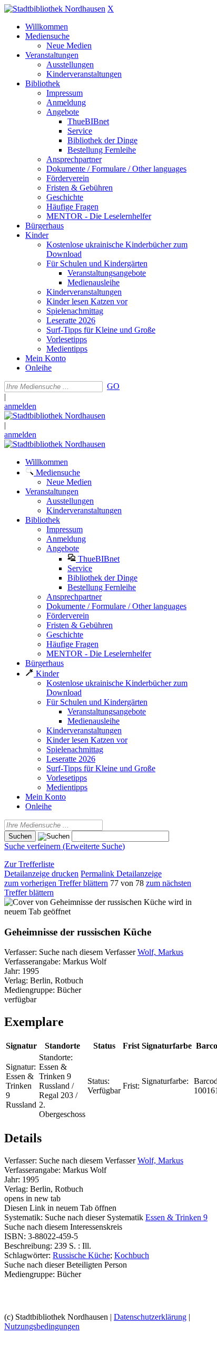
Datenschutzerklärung (150, 1316)
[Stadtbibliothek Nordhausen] (54, 8)
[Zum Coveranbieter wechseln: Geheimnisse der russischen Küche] (85, 902)
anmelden (20, 406)
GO (113, 386)
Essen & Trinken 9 (176, 1217)
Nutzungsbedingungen (42, 1326)
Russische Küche (81, 1255)
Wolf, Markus (160, 952)
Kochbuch (131, 1255)
